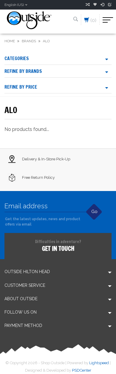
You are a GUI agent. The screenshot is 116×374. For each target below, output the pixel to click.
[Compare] (87, 4)
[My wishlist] (95, 4)
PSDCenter (81, 370)
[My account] (102, 4)
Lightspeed (99, 363)
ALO (46, 41)
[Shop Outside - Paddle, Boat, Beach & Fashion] (29, 20)
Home (9, 41)
